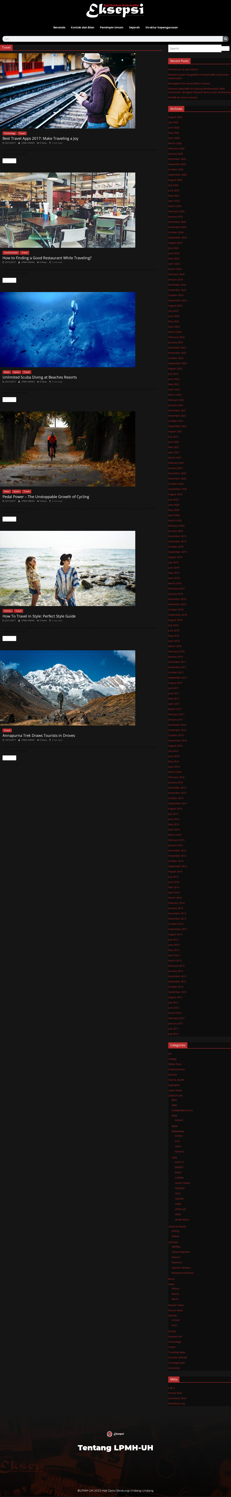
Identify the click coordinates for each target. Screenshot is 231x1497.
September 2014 (177, 866)
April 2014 (174, 892)
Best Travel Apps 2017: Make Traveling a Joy (40, 138)
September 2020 (177, 489)
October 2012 (175, 986)
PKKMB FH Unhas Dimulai (182, 97)
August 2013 (175, 934)
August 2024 (175, 242)
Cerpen (176, 1320)
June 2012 (173, 1007)
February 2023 (176, 337)
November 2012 (177, 981)
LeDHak (179, 1198)
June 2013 (173, 944)
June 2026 (173, 127)
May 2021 (173, 447)
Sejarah (134, 27)
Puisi (174, 1325)
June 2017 (173, 693)
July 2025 (173, 185)
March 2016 (175, 772)
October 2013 (175, 923)
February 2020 (176, 525)
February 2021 (176, 462)
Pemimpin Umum (111, 27)
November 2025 (177, 164)
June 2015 (173, 819)
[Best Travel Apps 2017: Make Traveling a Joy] (81, 90)
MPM (178, 1214)
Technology (9, 133)
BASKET (179, 1167)
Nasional (177, 1262)
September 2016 (177, 740)
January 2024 (175, 279)
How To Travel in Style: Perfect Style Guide (39, 616)
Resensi (179, 1151)
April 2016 (174, 766)
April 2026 (174, 138)
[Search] (225, 39)
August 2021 (175, 431)
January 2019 (175, 593)
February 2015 (176, 840)
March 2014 (175, 897)
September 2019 (177, 551)
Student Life (175, 1336)
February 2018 (176, 651)
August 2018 (175, 620)
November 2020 (177, 478)
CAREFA (179, 1177)
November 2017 (177, 667)
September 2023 (177, 300)
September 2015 (177, 803)
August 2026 (175, 117)
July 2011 (173, 1028)
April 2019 (174, 578)
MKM (175, 1126)
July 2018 (173, 625)
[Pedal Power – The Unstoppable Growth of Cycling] (81, 449)
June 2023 (173, 316)
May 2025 (173, 195)
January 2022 (175, 405)
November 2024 (177, 227)
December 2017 (177, 661)
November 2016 (177, 730)
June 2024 (173, 253)
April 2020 (174, 515)
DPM (174, 1105)
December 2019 (177, 536)
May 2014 (173, 887)
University (174, 1368)
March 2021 (175, 457)
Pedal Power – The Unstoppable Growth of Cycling (46, 496)
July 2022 (173, 373)
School (172, 1331)
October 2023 (175, 295)
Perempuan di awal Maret (183, 69)
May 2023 (173, 321)
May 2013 (173, 950)
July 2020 (173, 499)
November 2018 (177, 604)
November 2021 (177, 415)
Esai (177, 1141)
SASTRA (172, 1315)
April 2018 (174, 641)
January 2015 (175, 845)
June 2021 (173, 441)
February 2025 (176, 211)
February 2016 (176, 777)
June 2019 (173, 567)
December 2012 (177, 976)
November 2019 (177, 541)
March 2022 (175, 394)
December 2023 (177, 284)
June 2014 (173, 882)
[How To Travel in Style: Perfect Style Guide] (81, 568)
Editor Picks (174, 1064)
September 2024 (177, 237)
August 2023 (175, 305)
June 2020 (173, 504)
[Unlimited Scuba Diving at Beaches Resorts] (81, 329)
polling (175, 1231)
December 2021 (177, 410)
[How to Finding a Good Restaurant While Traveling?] (81, 210)
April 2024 (174, 263)
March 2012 (175, 1013)
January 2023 (175, 342)
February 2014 (176, 902)
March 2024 (175, 269)
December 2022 (177, 347)
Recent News (175, 1310)
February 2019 (176, 588)
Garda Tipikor (182, 1183)
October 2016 (175, 735)
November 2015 (177, 792)
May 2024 (173, 258)
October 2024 (175, 232)
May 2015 (173, 824)
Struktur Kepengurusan (161, 27)
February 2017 (176, 714)
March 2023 (175, 331)
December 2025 (177, 159)
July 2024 (173, 248)
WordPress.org (176, 1403)
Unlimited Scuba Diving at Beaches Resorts (40, 377)
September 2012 (177, 992)
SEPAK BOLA (182, 1219)
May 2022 (173, 384)
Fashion (7, 610)
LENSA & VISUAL (177, 1226)
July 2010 (173, 1033)
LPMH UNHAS (28, 142)
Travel (22, 133)
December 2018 (177, 599)
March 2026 (175, 143)
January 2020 (175, 531)
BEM (174, 1100)
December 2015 (177, 787)
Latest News (175, 1090)
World (175, 1299)
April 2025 (174, 200)
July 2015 (173, 813)
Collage (172, 1058)
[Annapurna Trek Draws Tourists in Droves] (81, 688)
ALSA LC (179, 1162)
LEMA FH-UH (175, 1095)
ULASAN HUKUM (177, 1357)
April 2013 (174, 955)
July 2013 (173, 939)
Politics (176, 1288)
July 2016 (173, 751)
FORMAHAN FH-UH (182, 1110)
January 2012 (175, 1023)
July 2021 (173, 436)
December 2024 (177, 221)
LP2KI (178, 1203)
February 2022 (176, 400)
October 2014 (175, 861)
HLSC (178, 1193)
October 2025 (175, 169)
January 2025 (175, 216)
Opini (178, 1146)
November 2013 (177, 918)
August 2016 (175, 745)
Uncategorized (176, 1362)
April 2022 (174, 389)
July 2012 (173, 1002)
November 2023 (177, 290)
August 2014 (175, 871)
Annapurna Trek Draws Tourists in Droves (39, 735)
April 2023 (174, 326)
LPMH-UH (180, 1209)
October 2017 (175, 672)
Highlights (174, 1085)
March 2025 (175, 206)
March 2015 (175, 834)
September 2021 (177, 426)
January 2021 (175, 468)
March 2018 (175, 646)
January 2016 (175, 782)
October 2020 (175, 483)
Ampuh (179, 1120)
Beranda (59, 27)
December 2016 (177, 724)
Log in (171, 1387)
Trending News (177, 1352)
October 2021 (175, 420)
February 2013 (176, 965)
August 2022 (175, 368)
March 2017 (175, 709)
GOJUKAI (180, 1188)
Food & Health (11, 252)
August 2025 (175, 180)
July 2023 (173, 310)
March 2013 (175, 960)
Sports (17, 372)
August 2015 (175, 808)
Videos (175, 1236)
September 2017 (177, 677)
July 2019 (173, 562)
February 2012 (176, 1018)
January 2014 (175, 908)
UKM (174, 1157)
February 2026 (176, 148)
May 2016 (173, 761)
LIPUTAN (173, 1242)
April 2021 (174, 452)
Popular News (176, 1305)
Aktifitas (176, 1246)
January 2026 (175, 153)
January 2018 (175, 656)
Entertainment (176, 1069)
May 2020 (173, 510)
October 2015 (175, 798)
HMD (174, 1115)
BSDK (178, 1172)
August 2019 (175, 557)
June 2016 (173, 756)
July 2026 (173, 122)
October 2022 (175, 358)
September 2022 (177, 363)
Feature (176, 1257)
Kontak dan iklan (82, 27)
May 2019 (173, 572)
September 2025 (177, 174)
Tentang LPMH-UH (115, 1447)
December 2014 (177, 850)
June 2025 (173, 190)
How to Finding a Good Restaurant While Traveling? (47, 257)
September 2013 (177, 929)
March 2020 (175, 520)
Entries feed (175, 1393)
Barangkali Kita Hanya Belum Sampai (189, 83)
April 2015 (174, 829)
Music (171, 1279)
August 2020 (175, 494)
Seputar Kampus (181, 1267)
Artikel (178, 1135)
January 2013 (175, 971)
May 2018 (173, 635)
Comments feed (177, 1398)
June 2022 (173, 379)
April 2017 (174, 703)
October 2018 (175, 609)
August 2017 (175, 682)
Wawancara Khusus (183, 1272)
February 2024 (176, 274)
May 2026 (173, 132)
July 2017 (173, 688)
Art (170, 1053)
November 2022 (177, 352)
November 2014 (177, 855)
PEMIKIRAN (178, 1131)
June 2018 (173, 630)
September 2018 (177, 614)
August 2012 (175, 997)
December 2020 (177, 473)
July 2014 (173, 876)
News (6, 372)
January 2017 (175, 719)
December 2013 (177, 913)
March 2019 (175, 583)
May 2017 (173, 698)
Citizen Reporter (181, 1251)
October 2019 (175, 546)
